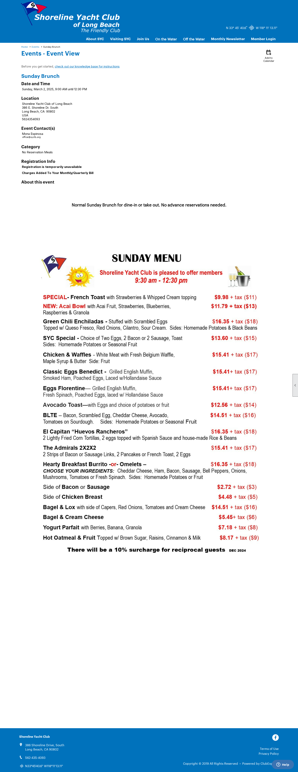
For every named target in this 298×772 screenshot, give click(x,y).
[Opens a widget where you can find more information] (283, 765)
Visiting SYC (120, 38)
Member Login (263, 38)
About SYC (95, 38)
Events (35, 46)
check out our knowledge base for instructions (87, 66)
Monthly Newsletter (228, 38)
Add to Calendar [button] (268, 55)
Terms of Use (269, 748)
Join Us (143, 38)
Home (24, 46)
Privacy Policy (269, 753)
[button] (166, 39)
